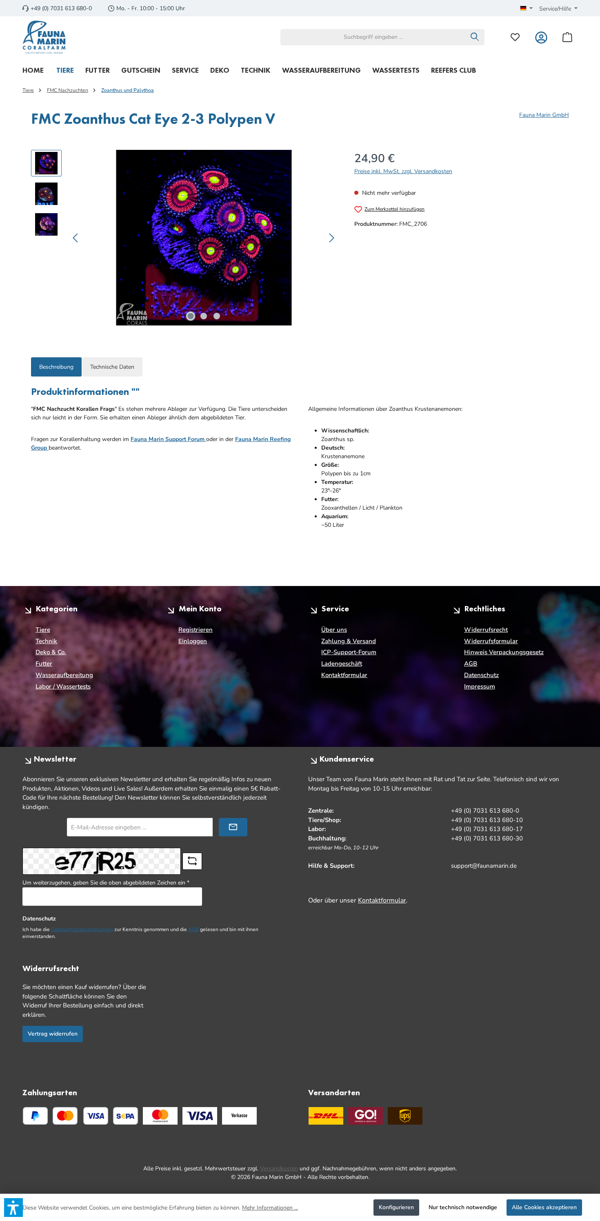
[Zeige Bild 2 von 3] (203, 316)
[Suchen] (474, 37)
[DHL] (326, 1116)
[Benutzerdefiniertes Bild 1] (160, 1116)
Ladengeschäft (341, 664)
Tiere (43, 630)
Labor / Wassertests (63, 686)
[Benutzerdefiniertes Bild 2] (200, 1116)
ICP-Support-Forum (348, 652)
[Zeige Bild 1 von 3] (190, 316)
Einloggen (192, 641)
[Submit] (233, 827)
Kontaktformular (344, 675)
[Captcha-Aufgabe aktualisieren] (192, 861)
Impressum (479, 686)
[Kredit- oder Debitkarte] (80, 1116)
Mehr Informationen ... (270, 1208)
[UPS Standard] (405, 1116)
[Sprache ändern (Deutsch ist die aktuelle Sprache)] (526, 9)
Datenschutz (481, 675)
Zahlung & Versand (348, 641)
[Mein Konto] (541, 37)
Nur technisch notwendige (463, 1207)
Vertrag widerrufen (53, 1034)
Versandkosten (279, 1168)
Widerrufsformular (491, 641)
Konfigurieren (396, 1207)
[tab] (56, 367)
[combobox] (373, 37)
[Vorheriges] (76, 238)
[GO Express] (365, 1116)
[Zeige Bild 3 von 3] (216, 316)
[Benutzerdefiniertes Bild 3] (239, 1116)
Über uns (334, 630)
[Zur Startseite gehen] (44, 37)
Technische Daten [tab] (112, 367)
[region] (184, 237)
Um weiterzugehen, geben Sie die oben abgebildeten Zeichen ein (105, 883)
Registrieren (195, 630)
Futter (44, 664)
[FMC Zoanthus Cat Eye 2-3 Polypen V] (203, 237)
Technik (46, 641)
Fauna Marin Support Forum (168, 439)
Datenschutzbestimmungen (82, 929)
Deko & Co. (51, 652)
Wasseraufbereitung (64, 675)
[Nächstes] (331, 238)
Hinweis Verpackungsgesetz (504, 652)
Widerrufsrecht (486, 630)
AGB (470, 664)
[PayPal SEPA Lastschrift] (125, 1116)
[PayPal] (35, 1116)
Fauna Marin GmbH (544, 115)
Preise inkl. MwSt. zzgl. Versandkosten (403, 171)
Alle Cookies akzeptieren (544, 1207)
